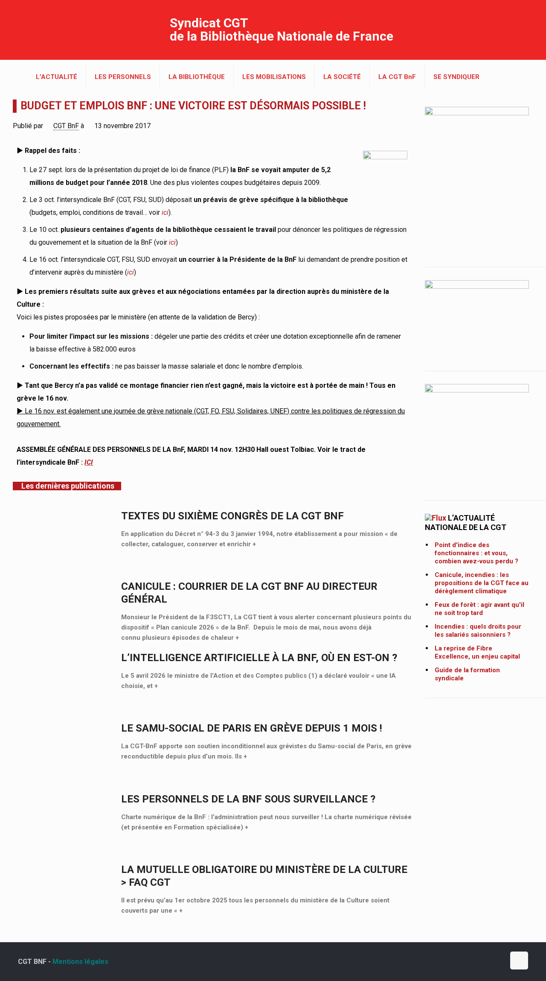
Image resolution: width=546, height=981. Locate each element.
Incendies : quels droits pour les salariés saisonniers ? (478, 630)
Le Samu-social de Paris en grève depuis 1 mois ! (251, 728)
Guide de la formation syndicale (467, 674)
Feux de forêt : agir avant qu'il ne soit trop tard (479, 609)
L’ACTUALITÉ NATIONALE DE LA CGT (465, 522)
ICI (88, 462)
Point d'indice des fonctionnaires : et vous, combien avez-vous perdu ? (476, 553)
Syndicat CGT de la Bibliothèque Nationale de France (281, 29)
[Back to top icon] (519, 960)
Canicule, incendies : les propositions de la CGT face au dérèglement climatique (482, 583)
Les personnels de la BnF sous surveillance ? (248, 799)
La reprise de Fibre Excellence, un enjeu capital (477, 652)
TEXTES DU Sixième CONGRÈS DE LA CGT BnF (232, 516)
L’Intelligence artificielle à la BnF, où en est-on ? (259, 658)
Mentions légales (80, 962)
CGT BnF (66, 126)
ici (165, 212)
